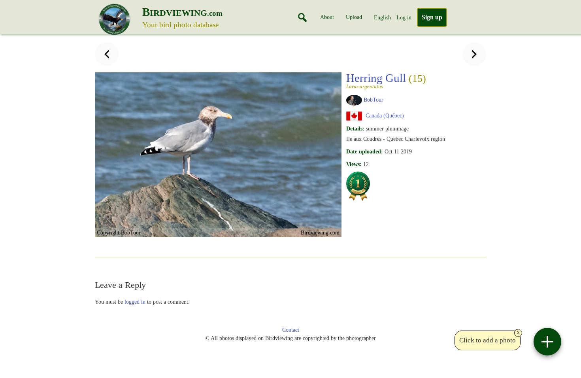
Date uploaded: (364, 151)
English (382, 17)
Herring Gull (386, 80)
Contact (290, 330)
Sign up (432, 17)
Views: (354, 164)
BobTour (373, 99)
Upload (354, 17)
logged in (134, 302)
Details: (355, 128)
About (327, 17)
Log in (403, 17)
